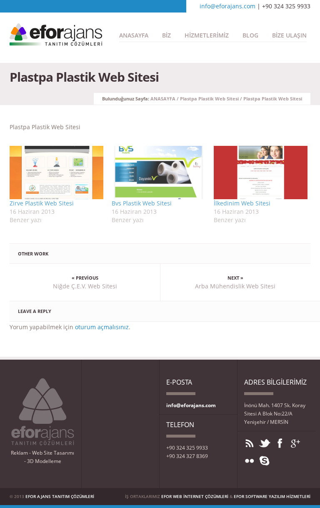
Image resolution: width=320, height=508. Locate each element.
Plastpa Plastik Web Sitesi (209, 98)
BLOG (250, 35)
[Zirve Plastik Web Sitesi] (56, 172)
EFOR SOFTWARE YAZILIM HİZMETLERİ (272, 496)
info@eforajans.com (227, 6)
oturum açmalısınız (102, 327)
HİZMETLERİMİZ (207, 35)
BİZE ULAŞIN (289, 35)
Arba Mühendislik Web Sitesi (235, 286)
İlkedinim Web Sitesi (242, 203)
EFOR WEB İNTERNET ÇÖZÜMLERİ (194, 496)
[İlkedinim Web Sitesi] (261, 172)
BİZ (166, 35)
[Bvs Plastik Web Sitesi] (158, 172)
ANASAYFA (133, 35)
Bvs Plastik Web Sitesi (142, 203)
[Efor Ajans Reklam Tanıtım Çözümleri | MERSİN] (56, 41)
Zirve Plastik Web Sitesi (42, 203)
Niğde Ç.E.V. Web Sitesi (85, 286)
